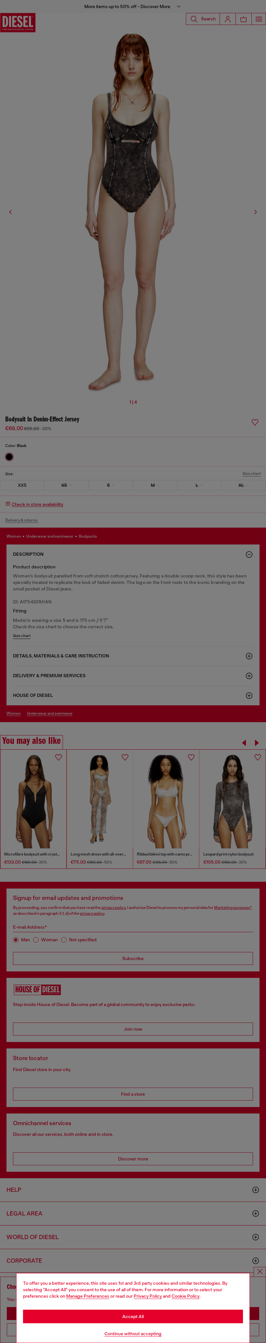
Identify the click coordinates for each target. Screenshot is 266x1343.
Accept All (133, 1316)
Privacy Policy (148, 1296)
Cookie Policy (186, 1296)
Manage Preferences (87, 1296)
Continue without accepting (133, 1333)
